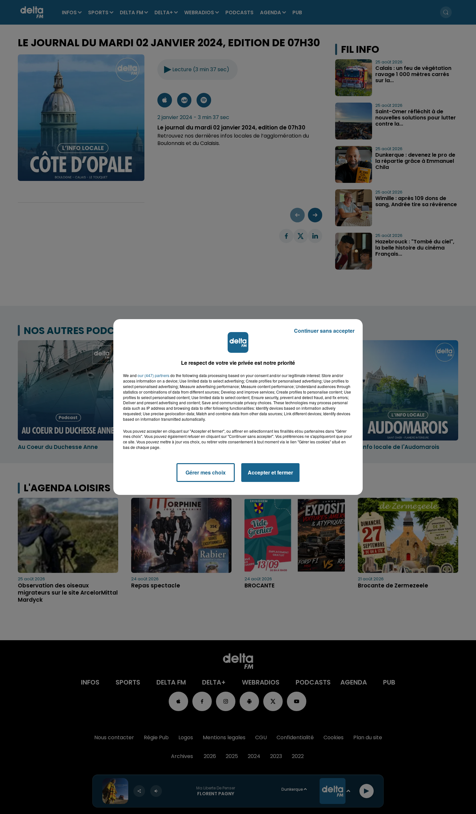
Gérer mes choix (206, 472)
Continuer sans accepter (324, 330)
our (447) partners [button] (153, 375)
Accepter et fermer (270, 472)
